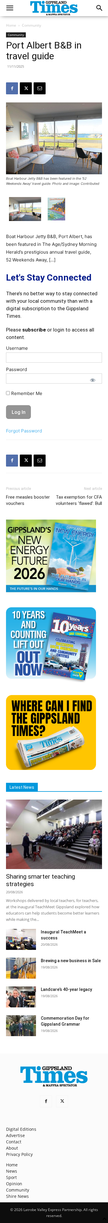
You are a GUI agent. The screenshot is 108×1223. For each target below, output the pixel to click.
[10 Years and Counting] (51, 680)
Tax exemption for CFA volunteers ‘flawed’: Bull (79, 500)
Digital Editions (21, 1129)
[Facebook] (12, 88)
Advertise (15, 1135)
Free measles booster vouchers (28, 500)
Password (16, 369)
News (11, 1171)
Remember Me (26, 393)
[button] (9, 8)
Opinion (14, 1183)
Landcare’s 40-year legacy (66, 989)
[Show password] (92, 380)
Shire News (17, 1196)
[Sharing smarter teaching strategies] (54, 834)
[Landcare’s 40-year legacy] (21, 996)
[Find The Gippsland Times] (51, 768)
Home (11, 25)
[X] (26, 88)
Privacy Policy (19, 1154)
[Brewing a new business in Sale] (21, 968)
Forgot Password (24, 431)
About (12, 1148)
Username (17, 348)
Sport (11, 1177)
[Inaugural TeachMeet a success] (21, 939)
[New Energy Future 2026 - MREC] (51, 593)
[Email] (40, 88)
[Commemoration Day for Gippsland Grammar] (21, 1025)
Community (31, 25)
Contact (13, 1142)
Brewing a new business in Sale (71, 960)
